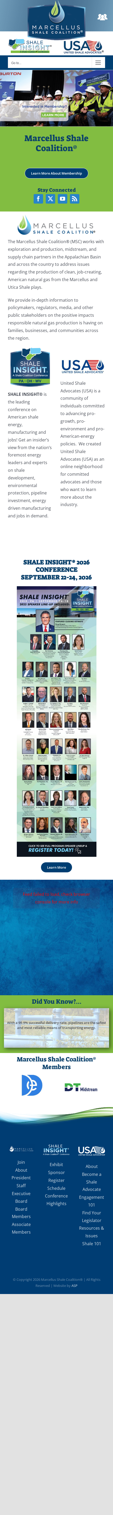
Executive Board (21, 1197)
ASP (74, 1285)
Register (56, 1180)
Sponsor (56, 1172)
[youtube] (62, 199)
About (21, 1170)
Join (21, 1162)
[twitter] (50, 199)
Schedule (56, 1188)
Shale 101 (91, 1244)
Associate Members (21, 1228)
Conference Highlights (56, 1199)
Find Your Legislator (91, 1216)
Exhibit (56, 1164)
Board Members (21, 1213)
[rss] (74, 199)
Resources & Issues (91, 1232)
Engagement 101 (91, 1201)
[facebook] (38, 199)
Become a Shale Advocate (91, 1181)
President (21, 1178)
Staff (21, 1186)
